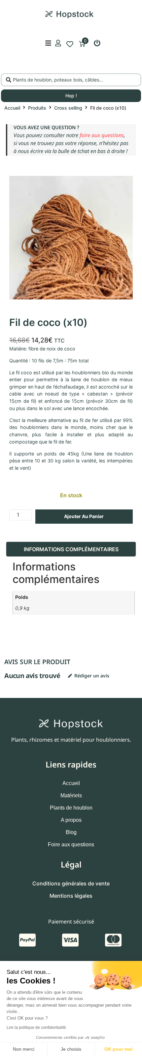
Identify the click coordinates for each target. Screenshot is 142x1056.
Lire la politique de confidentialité (36, 1027)
